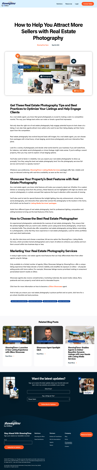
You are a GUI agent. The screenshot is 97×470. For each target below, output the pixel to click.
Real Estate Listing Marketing (19, 301)
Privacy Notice (27, 465)
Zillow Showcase (55, 286)
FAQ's (66, 439)
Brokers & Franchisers (56, 436)
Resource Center (86, 434)
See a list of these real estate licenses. (22, 462)
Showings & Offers (39, 436)
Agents (51, 442)
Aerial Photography (64, 301)
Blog (66, 436)
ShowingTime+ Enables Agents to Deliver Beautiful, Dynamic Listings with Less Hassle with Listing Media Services (79, 353)
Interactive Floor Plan (35, 301)
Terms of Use (34, 465)
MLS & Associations (55, 439)
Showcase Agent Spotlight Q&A (48, 348)
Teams (51, 445)
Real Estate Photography (50, 301)
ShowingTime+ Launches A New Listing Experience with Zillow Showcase (16, 349)
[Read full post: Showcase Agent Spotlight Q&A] (48, 335)
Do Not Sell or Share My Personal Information (14, 465)
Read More (9, 356)
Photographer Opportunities (68, 443)
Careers (67, 446)
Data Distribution (39, 439)
